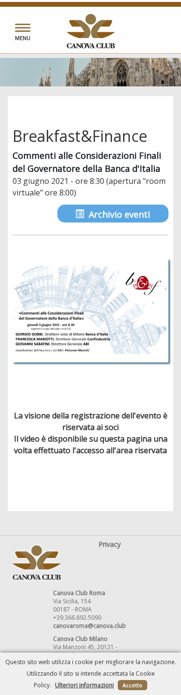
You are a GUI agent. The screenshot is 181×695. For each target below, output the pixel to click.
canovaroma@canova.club (89, 626)
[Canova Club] (91, 31)
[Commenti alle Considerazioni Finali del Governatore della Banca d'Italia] (90, 310)
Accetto (132, 685)
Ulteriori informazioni (84, 685)
